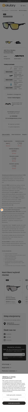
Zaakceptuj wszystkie (14, 403)
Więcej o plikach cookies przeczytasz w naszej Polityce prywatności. (13, 390)
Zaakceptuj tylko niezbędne (14, 395)
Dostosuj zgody (14, 399)
